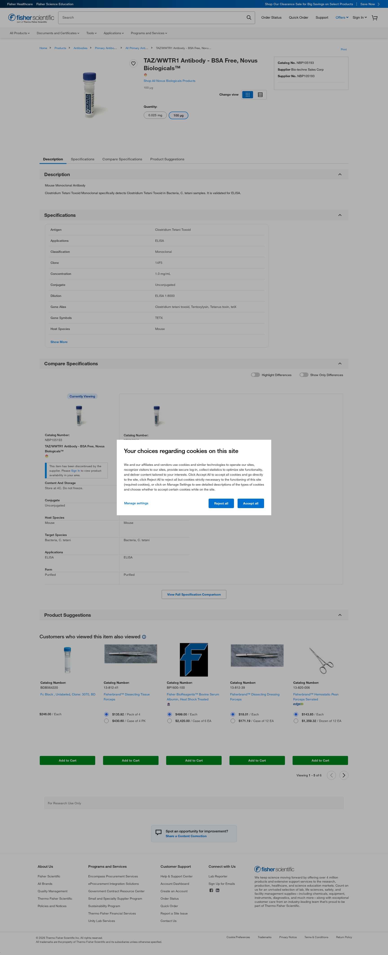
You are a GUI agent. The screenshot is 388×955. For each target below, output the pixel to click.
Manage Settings (136, 503)
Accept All (250, 503)
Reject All (221, 503)
